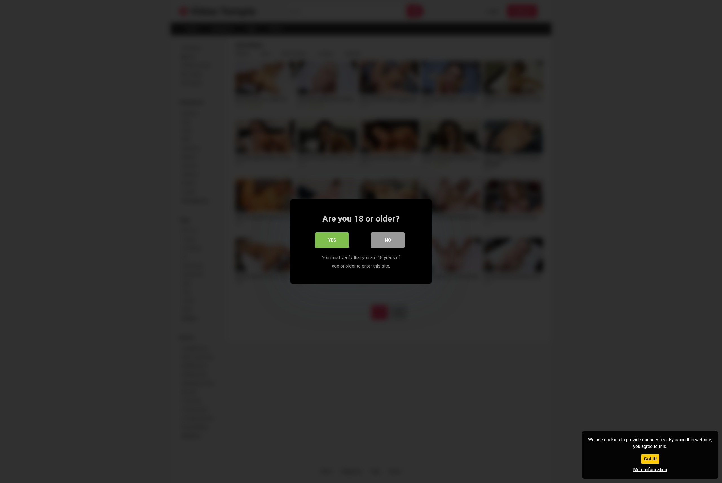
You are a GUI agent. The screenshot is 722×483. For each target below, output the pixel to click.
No (388, 240)
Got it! (650, 459)
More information (650, 469)
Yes (332, 240)
